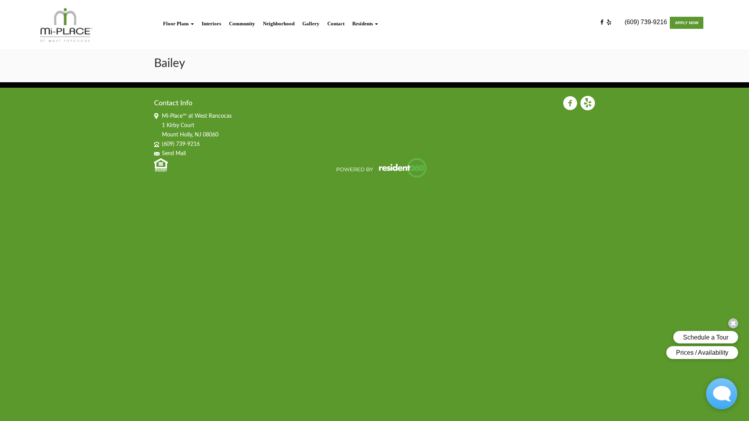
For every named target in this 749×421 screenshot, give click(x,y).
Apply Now (686, 23)
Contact (335, 24)
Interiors (211, 24)
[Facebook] (603, 22)
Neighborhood (279, 24)
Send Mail (174, 153)
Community (242, 24)
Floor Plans (176, 24)
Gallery (310, 24)
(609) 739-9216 (646, 22)
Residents (363, 24)
